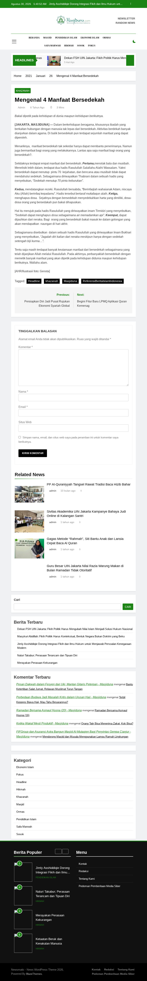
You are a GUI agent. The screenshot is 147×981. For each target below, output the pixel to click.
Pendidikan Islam (66, 37)
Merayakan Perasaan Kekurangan (37, 662)
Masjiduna (70, 281)
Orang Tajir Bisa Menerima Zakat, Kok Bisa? (107, 723)
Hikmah (69, 45)
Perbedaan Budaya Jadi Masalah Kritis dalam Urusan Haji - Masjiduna (61, 697)
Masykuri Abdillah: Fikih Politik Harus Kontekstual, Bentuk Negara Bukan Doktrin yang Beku (71, 636)
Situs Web (25, 422)
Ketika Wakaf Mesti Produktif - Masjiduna (42, 723)
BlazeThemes (34, 973)
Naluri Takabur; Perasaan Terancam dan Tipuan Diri (47, 655)
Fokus (91, 45)
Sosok (80, 45)
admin (21, 107)
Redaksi (83, 871)
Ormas (107, 37)
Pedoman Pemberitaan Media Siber (99, 886)
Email (23, 406)
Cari (17, 600)
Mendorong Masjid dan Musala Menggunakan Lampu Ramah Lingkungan (85, 736)
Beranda (34, 37)
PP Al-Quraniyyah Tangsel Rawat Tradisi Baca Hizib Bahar (89, 484)
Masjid (47, 37)
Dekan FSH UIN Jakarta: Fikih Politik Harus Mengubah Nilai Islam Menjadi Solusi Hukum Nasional (88, 4)
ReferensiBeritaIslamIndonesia (102, 281)
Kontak (83, 863)
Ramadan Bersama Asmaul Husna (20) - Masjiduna (49, 710)
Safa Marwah (52, 45)
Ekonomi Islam (90, 37)
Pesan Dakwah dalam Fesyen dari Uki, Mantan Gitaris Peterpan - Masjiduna (64, 684)
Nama (23, 391)
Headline (34, 281)
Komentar (25, 347)
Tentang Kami (87, 878)
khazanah (52, 281)
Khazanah (22, 90)
